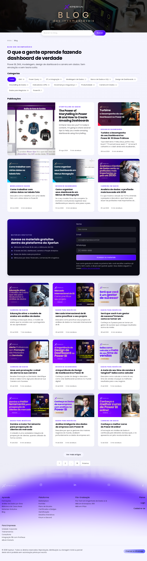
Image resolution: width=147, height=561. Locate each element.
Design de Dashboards (125, 79)
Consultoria (6, 534)
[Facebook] (143, 485)
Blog (3, 512)
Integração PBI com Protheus (13, 537)
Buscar (100, 33)
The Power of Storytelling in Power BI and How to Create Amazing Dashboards (74, 115)
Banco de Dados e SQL (101, 79)
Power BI (37, 90)
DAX (21, 79)
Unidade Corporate (9, 529)
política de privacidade (90, 268)
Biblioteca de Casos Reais (12, 506)
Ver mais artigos (73, 454)
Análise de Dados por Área (12, 504)
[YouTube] (109, 484)
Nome (79, 224)
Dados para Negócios (19, 90)
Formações (6, 501)
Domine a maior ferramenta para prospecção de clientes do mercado (25, 427)
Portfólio (42, 504)
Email (78, 235)
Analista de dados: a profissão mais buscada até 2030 (117, 190)
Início (9, 40)
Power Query (35, 79)
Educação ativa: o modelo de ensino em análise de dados (25, 314)
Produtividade (88, 85)
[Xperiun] (9, 486)
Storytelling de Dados (18, 85)
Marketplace (44, 501)
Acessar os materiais (106, 257)
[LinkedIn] (75, 484)
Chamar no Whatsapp (134, 551)
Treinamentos (7, 532)
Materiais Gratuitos (9, 509)
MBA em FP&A (80, 506)
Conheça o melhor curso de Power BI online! (114, 425)
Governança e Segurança (65, 85)
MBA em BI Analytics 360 (85, 504)
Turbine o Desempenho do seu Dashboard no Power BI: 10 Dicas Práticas (115, 135)
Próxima (85, 463)
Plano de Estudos (45, 506)
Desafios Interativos (46, 515)
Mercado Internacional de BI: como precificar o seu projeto (71, 314)
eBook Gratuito (8, 540)
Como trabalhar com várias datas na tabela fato (25, 190)
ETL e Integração (54, 79)
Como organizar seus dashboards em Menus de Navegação (67, 192)
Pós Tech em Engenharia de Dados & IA (91, 501)
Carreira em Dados (108, 85)
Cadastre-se (139, 508)
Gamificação (44, 512)
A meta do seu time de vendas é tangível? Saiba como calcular (118, 371)
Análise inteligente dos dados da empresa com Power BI (71, 425)
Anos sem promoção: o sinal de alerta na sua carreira (25, 371)
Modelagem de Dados (76, 79)
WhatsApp (81, 245)
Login (143, 503)
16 (77, 463)
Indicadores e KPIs (41, 85)
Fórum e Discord (45, 517)
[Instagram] (41, 484)
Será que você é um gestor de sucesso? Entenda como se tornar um (115, 316)
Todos (11, 79)
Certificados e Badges (47, 509)
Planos (142, 497)
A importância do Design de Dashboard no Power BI (69, 371)
